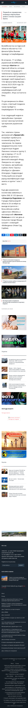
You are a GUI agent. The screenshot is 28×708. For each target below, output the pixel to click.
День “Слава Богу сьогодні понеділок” (11, 609)
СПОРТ (24, 22)
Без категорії (20, 22)
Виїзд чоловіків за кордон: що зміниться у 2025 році (15, 679)
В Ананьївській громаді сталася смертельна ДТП (13, 648)
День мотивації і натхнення (8, 639)
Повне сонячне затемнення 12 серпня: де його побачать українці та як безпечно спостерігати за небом (17, 377)
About (3, 593)
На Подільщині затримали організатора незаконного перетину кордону (13, 302)
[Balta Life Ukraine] (14, 3)
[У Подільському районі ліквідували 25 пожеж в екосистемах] (14, 272)
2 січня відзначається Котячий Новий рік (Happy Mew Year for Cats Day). (15, 693)
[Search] (25, 2)
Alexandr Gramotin (7, 22)
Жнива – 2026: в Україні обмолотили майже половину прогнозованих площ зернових (17, 369)
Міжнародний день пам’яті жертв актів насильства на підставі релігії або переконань (17, 488)
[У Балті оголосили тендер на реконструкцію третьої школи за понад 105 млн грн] (14, 251)
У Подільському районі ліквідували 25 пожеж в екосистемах (14, 281)
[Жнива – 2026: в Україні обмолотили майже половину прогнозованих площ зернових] (4, 369)
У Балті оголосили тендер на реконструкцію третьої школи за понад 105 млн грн (14, 261)
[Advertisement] (14, 514)
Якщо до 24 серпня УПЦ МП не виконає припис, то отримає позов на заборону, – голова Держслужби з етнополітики (17, 472)
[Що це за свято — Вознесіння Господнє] (4, 479)
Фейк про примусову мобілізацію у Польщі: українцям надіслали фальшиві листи (12, 599)
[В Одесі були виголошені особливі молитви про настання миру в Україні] (4, 494)
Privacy (3, 596)
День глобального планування (9, 650)
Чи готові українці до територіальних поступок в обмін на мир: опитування (14, 622)
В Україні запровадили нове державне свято (13, 642)
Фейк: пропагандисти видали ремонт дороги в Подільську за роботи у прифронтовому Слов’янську (17, 386)
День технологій (6, 615)
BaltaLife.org (14, 658)
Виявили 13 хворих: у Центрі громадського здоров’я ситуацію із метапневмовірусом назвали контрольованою (14, 605)
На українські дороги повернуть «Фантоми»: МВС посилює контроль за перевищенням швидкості (17, 362)
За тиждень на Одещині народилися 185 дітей (13, 645)
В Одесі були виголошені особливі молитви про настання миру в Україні (17, 495)
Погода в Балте (6, 413)
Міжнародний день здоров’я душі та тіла (12, 626)
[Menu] (3, 2)
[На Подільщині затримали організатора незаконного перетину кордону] (14, 292)
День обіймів (5, 612)
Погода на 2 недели (13, 419)
